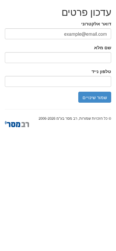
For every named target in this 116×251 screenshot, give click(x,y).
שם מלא (102, 47)
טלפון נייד (101, 71)
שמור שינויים (94, 97)
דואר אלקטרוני (96, 23)
